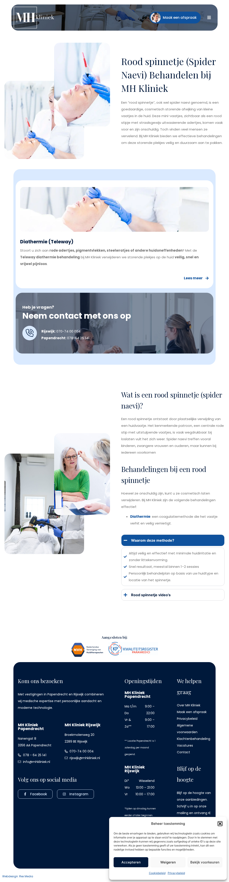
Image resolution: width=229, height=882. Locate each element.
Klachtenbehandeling (193, 739)
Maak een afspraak (192, 712)
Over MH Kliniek (188, 705)
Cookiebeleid (157, 873)
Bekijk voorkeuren (204, 862)
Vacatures (185, 745)
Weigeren (168, 862)
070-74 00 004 (68, 331)
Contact (183, 752)
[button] (220, 823)
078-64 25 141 (78, 338)
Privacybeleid (176, 873)
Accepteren (131, 862)
